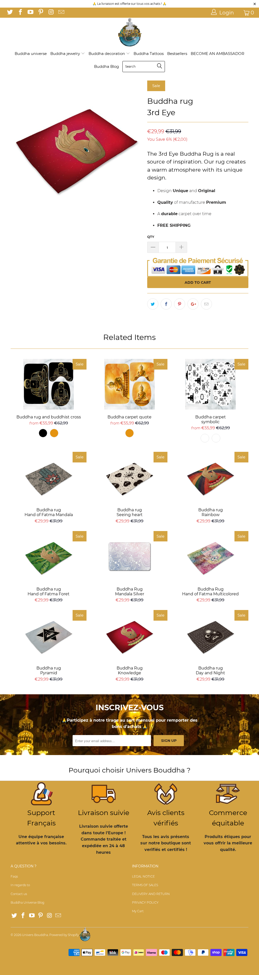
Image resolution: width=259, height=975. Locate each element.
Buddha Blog (106, 66)
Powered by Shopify (64, 935)
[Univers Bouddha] (129, 32)
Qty (150, 237)
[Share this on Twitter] (152, 304)
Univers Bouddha (35, 935)
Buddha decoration (107, 53)
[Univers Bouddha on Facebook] (19, 13)
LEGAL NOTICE (143, 876)
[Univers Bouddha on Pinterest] (40, 13)
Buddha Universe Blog (27, 902)
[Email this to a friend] (206, 304)
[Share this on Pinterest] (179, 304)
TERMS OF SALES (145, 885)
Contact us (19, 894)
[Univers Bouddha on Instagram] (50, 13)
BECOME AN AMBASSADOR (217, 53)
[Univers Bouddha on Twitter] (9, 13)
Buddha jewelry (65, 53)
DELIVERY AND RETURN (151, 894)
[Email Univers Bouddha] (60, 13)
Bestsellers (177, 53)
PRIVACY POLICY (145, 902)
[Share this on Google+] (193, 304)
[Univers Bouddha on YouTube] (30, 13)
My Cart (138, 911)
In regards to (20, 885)
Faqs (14, 876)
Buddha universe (31, 53)
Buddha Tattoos (149, 53)
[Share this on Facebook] (166, 304)
